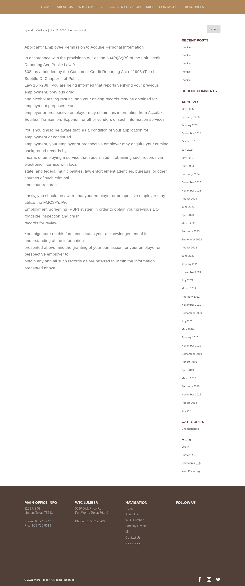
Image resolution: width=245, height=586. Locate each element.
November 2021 (191, 272)
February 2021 (191, 296)
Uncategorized (77, 30)
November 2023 (191, 190)
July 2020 (187, 321)
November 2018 (191, 394)
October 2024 (190, 141)
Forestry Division (125, 7)
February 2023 (191, 231)
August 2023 (189, 198)
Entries (189, 454)
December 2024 (191, 133)
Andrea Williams (37, 30)
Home (46, 7)
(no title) (187, 47)
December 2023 (191, 182)
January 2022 (190, 263)
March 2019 (189, 378)
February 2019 (191, 386)
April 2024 (188, 165)
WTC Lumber (134, 520)
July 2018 (187, 410)
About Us (65, 7)
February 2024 (191, 174)
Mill (150, 7)
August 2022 (189, 247)
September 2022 (192, 239)
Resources (194, 7)
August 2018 (189, 402)
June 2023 (188, 206)
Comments (191, 462)
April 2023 (188, 215)
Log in (185, 446)
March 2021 (189, 288)
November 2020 (191, 304)
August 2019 (189, 361)
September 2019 (192, 353)
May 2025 (188, 108)
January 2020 (190, 337)
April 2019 (188, 370)
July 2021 (187, 280)
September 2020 (192, 312)
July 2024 (187, 149)
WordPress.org (191, 471)
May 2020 (188, 329)
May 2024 (188, 157)
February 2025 (191, 116)
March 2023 (189, 223)
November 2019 (191, 345)
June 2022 (188, 255)
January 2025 (190, 125)
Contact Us (169, 7)
